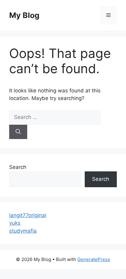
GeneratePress (93, 259)
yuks (14, 223)
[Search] (18, 132)
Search (17, 167)
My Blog (24, 15)
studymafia (23, 231)
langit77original (27, 215)
